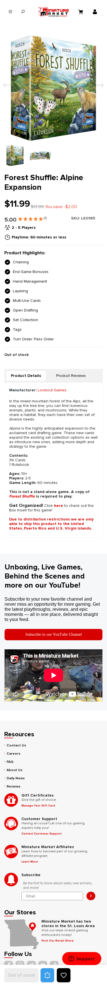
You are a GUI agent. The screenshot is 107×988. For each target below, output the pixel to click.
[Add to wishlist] (63, 975)
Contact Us (16, 745)
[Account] (95, 11)
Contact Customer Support (41, 833)
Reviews (14, 786)
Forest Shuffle (22, 496)
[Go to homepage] (53, 11)
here (58, 505)
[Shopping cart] (81, 11)
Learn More (29, 861)
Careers (14, 754)
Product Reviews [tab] (71, 375)
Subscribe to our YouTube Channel (53, 634)
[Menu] (10, 12)
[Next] (98, 87)
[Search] (23, 12)
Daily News (16, 778)
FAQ (10, 762)
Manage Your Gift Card (38, 805)
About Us (15, 770)
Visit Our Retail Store (57, 940)
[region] (53, 100)
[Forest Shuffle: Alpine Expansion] (53, 88)
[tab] (26, 376)
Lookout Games (52, 390)
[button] (32, 218)
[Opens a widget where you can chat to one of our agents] (81, 959)
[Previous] (5, 87)
